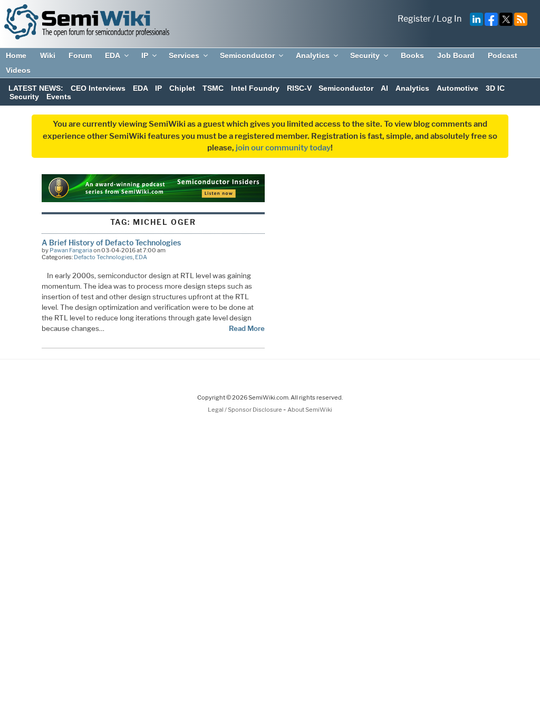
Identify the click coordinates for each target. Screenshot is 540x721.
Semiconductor (247, 55)
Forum (80, 55)
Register (414, 19)
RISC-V (299, 88)
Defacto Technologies (103, 257)
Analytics (313, 55)
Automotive (457, 88)
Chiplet (182, 88)
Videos (18, 70)
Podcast (502, 55)
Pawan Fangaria (71, 250)
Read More (247, 328)
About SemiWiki (309, 409)
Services (184, 55)
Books (412, 55)
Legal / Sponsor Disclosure (245, 409)
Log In (449, 19)
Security (365, 55)
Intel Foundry (255, 88)
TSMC (213, 88)
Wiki (47, 55)
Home (16, 55)
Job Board (456, 55)
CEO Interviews (98, 88)
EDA (112, 55)
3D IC (495, 88)
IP (144, 55)
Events (58, 96)
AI (384, 88)
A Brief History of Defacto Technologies (111, 242)
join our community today (283, 148)
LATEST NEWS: (35, 88)
